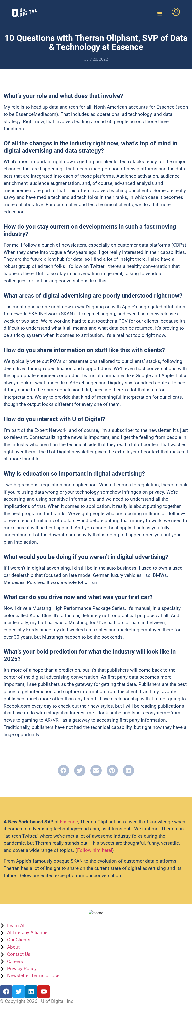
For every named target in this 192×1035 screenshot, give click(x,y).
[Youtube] (44, 991)
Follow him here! (94, 850)
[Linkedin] (31, 991)
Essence (69, 822)
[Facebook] (6, 991)
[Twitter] (18, 991)
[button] (160, 13)
